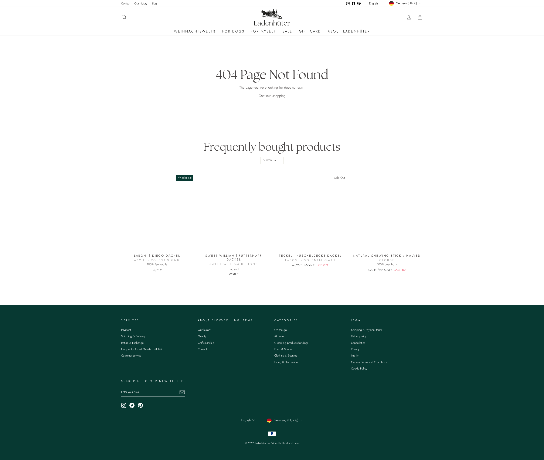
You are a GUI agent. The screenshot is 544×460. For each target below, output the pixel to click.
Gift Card (310, 31)
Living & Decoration (286, 362)
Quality (202, 336)
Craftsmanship (206, 343)
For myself (263, 31)
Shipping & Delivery (133, 336)
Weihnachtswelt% (195, 31)
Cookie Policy (359, 368)
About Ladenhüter (349, 31)
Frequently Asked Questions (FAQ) (142, 349)
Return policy (359, 336)
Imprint (355, 355)
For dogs (233, 31)
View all (272, 160)
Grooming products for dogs (291, 343)
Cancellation (358, 343)
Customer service (131, 355)
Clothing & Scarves (285, 355)
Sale (288, 31)
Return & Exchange (132, 343)
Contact (125, 3)
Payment (126, 330)
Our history (140, 3)
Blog (154, 3)
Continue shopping (272, 95)
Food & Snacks (283, 349)
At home (279, 336)
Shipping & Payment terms (366, 330)
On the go (280, 330)
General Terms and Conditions (369, 362)
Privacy (355, 349)
